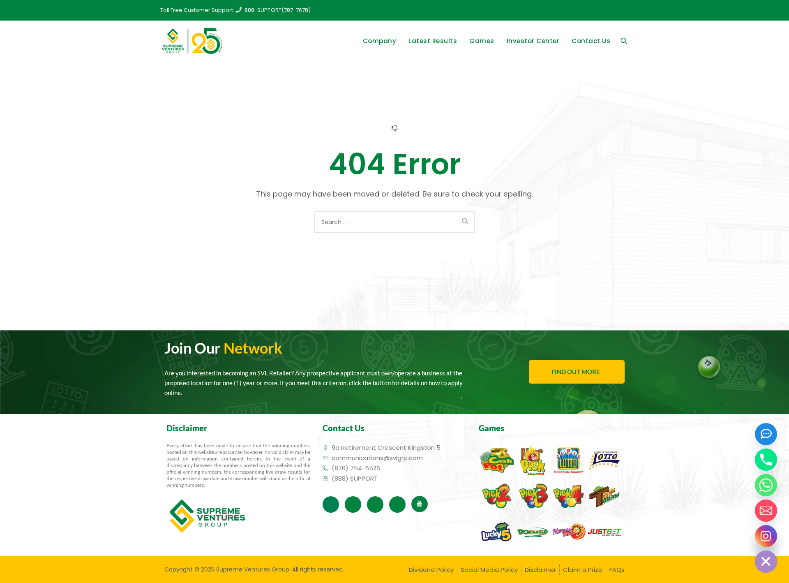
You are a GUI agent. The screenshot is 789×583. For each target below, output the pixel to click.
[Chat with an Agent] (766, 434)
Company (380, 41)
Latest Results (432, 41)
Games (481, 41)
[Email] (766, 511)
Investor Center (533, 41)
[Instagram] (397, 504)
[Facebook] (331, 504)
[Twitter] (353, 504)
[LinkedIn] (375, 504)
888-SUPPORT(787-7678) (278, 10)
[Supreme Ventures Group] (192, 41)
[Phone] (766, 460)
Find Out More (575, 371)
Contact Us (591, 41)
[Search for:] (394, 222)
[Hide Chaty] (766, 562)
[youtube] (419, 504)
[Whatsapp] (766, 485)
